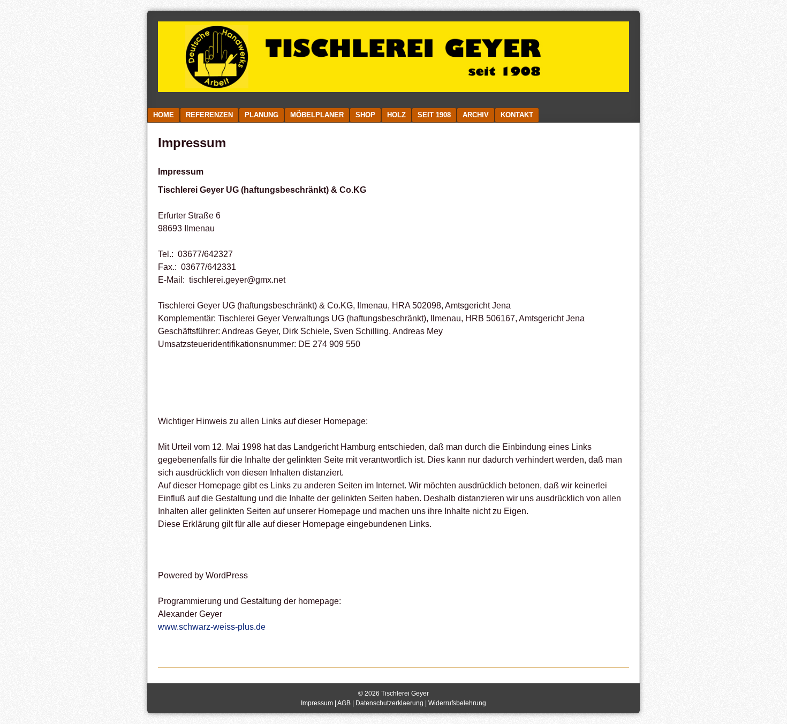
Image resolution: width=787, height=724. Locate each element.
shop (365, 115)
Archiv (476, 115)
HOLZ (396, 115)
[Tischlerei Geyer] (393, 89)
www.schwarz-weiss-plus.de (212, 626)
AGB (344, 703)
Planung (261, 115)
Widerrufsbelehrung (457, 703)
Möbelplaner (317, 115)
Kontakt (517, 115)
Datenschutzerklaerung (389, 703)
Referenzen (209, 115)
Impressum (317, 703)
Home (163, 115)
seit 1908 (434, 115)
